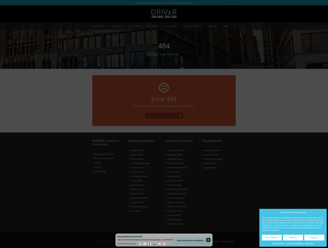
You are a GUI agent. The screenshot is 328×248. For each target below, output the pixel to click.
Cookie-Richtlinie (278, 243)
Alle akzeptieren (272, 237)
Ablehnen (293, 237)
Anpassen (314, 237)
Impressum (309, 243)
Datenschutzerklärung (295, 243)
